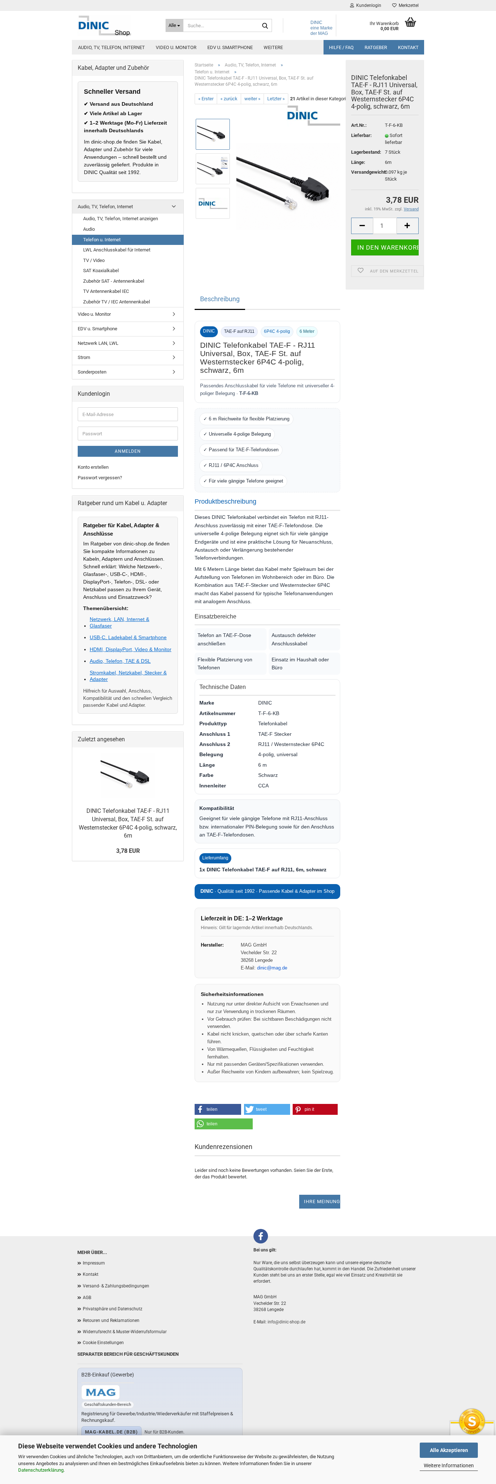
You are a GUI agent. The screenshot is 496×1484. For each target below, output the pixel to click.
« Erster (206, 98)
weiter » (252, 98)
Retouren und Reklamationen (111, 1320)
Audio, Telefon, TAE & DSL (120, 661)
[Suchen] (265, 25)
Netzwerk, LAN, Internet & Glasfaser (119, 622)
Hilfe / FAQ (341, 47)
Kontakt (408, 47)
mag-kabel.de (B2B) (111, 1432)
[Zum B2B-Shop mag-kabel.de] (100, 1392)
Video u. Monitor (176, 47)
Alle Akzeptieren (449, 1450)
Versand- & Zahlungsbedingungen (116, 1286)
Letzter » (276, 98)
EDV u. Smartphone (230, 47)
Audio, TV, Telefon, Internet (111, 47)
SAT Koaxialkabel (101, 270)
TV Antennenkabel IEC (106, 291)
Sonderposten (92, 372)
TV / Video (94, 260)
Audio (89, 229)
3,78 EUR (128, 850)
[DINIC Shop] (116, 25)
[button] (218, 1109)
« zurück (228, 98)
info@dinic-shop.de (286, 1321)
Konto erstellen (93, 467)
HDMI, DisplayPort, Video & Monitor (130, 649)
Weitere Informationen (449, 1465)
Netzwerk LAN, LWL (98, 343)
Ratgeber (376, 47)
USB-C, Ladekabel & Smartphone (128, 637)
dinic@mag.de (272, 968)
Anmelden (128, 451)
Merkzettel (408, 5)
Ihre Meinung (322, 1201)
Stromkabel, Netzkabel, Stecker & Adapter (128, 676)
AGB (87, 1297)
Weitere (273, 47)
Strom (84, 357)
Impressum (94, 1263)
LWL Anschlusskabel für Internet (116, 250)
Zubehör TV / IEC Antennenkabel (116, 302)
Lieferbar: (361, 135)
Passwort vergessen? (100, 477)
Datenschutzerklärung (41, 1470)
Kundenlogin (367, 5)
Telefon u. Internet (102, 239)
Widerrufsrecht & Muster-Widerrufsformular (125, 1331)
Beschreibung (220, 299)
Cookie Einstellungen (103, 1342)
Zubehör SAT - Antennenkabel (113, 281)
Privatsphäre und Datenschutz (112, 1308)
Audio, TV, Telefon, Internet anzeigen (120, 218)
